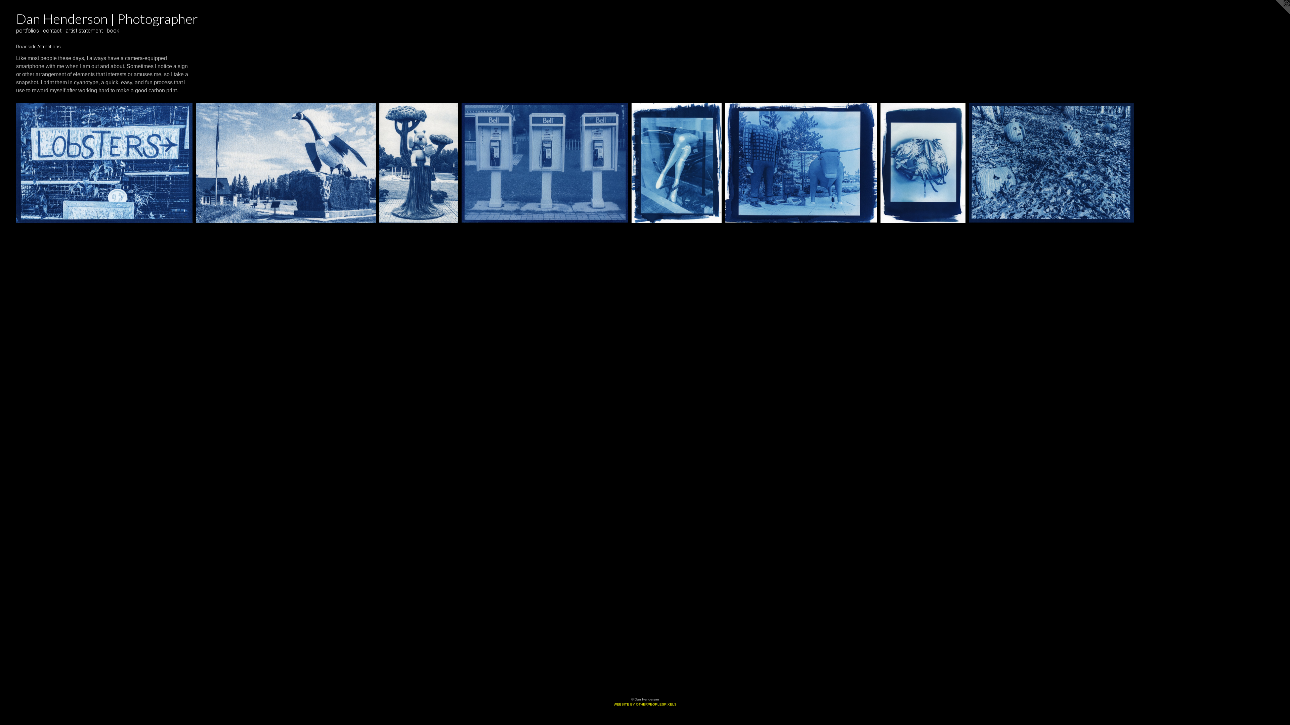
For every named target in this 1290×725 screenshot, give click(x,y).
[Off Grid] (545, 163)
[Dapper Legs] (677, 163)
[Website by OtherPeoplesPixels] (1276, 13)
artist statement (84, 31)
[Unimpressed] (801, 163)
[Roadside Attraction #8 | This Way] (104, 163)
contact (52, 31)
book (113, 31)
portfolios (27, 31)
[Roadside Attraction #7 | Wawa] (286, 163)
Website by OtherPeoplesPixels (645, 704)
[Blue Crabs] (922, 163)
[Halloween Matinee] (1051, 163)
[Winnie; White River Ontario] (418, 163)
